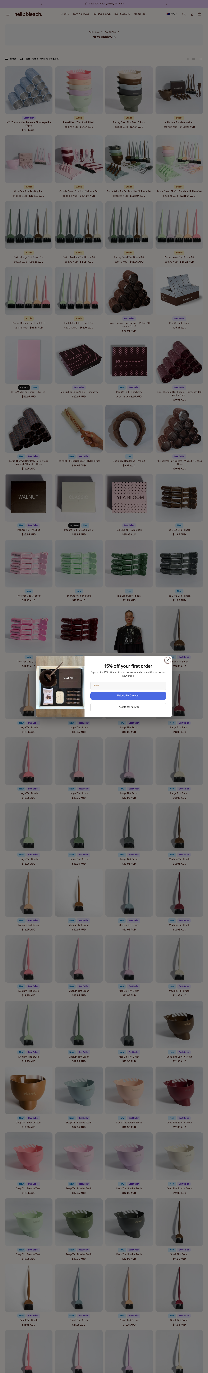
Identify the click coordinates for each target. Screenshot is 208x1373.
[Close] (167, 660)
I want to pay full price (128, 707)
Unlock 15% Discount (128, 695)
